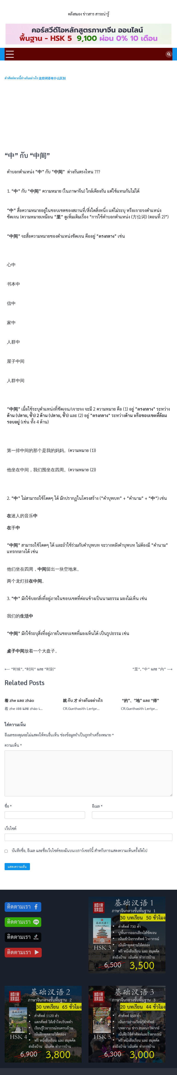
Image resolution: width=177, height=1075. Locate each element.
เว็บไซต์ (10, 828)
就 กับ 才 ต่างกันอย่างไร (83, 700)
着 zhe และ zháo (19, 700)
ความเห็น (13, 745)
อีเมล (97, 806)
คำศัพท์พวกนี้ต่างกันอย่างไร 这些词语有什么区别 (35, 78)
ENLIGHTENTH (88, 7)
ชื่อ (8, 806)
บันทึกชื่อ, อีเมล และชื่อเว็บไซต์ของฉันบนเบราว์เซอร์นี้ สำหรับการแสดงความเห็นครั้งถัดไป (79, 850)
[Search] (168, 54)
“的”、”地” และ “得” (140, 700)
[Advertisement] (88, 116)
